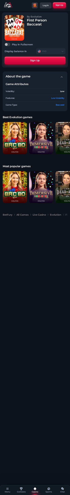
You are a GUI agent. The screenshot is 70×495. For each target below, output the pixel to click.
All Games (22, 214)
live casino (39, 214)
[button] (15, 138)
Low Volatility (57, 98)
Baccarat (60, 105)
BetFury (7, 214)
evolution (55, 214)
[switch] (35, 44)
